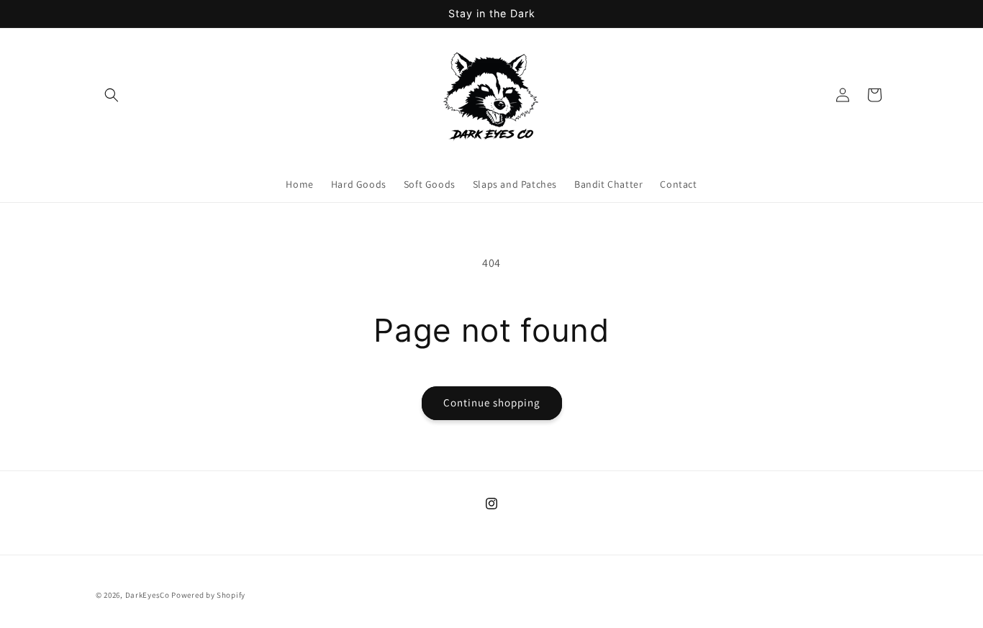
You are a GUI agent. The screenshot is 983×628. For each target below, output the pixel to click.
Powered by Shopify (208, 595)
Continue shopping (491, 402)
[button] (111, 95)
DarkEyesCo (147, 595)
